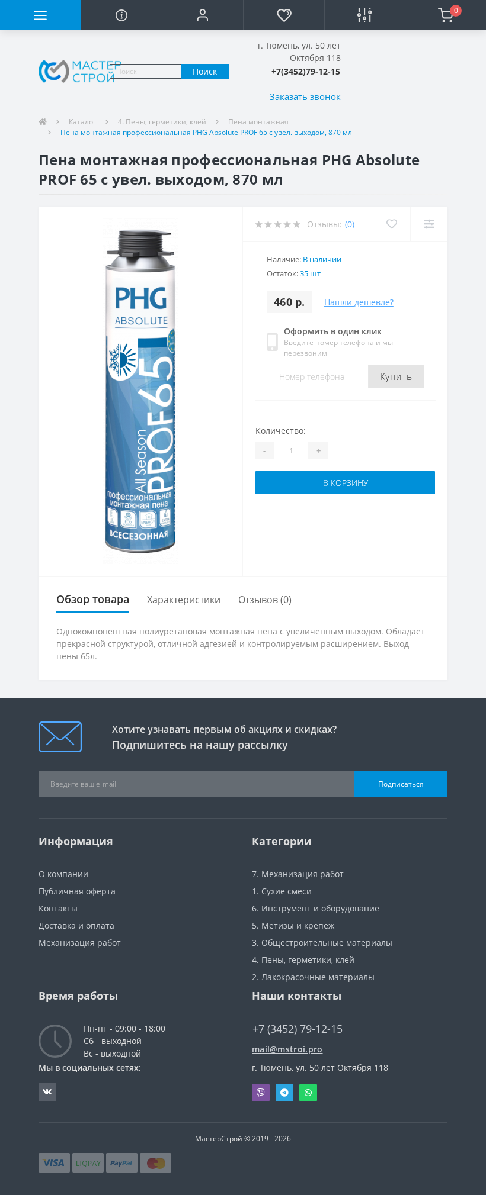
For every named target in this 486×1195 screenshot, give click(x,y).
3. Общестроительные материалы (322, 942)
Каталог (82, 122)
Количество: (280, 430)
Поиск (205, 71)
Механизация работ (80, 942)
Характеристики (183, 599)
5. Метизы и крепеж (293, 925)
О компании (63, 874)
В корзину (345, 482)
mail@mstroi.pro (287, 1049)
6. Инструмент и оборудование (315, 908)
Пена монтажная (258, 122)
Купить (396, 376)
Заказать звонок (305, 96)
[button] (202, 15)
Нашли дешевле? (359, 302)
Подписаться (401, 784)
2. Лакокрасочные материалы (313, 977)
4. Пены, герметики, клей (162, 122)
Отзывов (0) (265, 599)
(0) (349, 224)
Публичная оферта (77, 891)
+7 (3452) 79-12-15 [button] (297, 1029)
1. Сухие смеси (282, 891)
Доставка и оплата (76, 925)
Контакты (58, 908)
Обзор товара (92, 599)
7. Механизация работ (298, 874)
